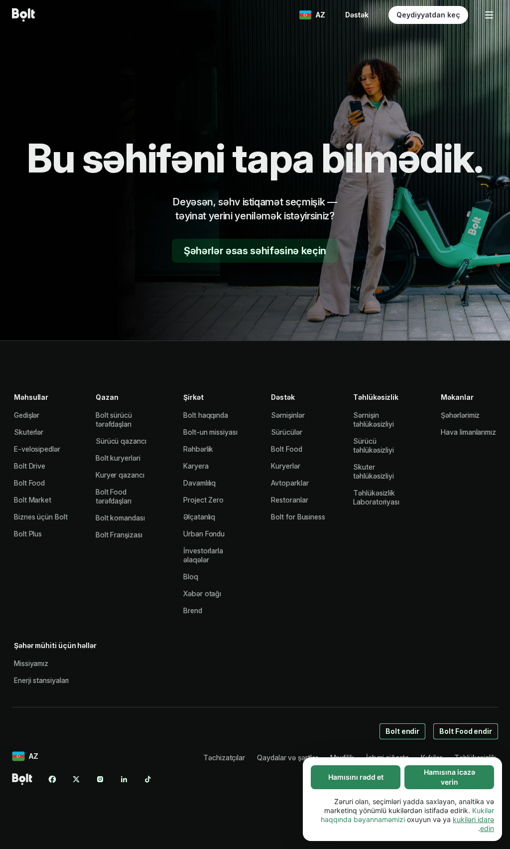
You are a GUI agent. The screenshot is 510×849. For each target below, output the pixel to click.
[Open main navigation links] (489, 15)
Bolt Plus (28, 533)
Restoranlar (289, 500)
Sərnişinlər (287, 415)
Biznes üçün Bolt (41, 516)
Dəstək (357, 14)
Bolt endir (402, 731)
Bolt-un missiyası (210, 432)
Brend (192, 610)
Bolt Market (32, 500)
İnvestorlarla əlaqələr (203, 555)
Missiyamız (31, 663)
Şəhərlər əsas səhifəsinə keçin (255, 251)
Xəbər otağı (202, 593)
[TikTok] (148, 779)
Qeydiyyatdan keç (428, 14)
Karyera (195, 466)
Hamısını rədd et (355, 777)
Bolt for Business (298, 516)
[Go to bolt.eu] (23, 15)
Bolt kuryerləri (118, 458)
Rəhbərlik (198, 449)
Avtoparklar (289, 483)
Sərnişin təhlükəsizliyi (373, 419)
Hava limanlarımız (468, 432)
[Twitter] (76, 779)
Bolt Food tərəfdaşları (113, 496)
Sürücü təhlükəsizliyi (373, 445)
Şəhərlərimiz (460, 415)
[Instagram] (100, 779)
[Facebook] (52, 779)
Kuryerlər (285, 466)
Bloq (190, 576)
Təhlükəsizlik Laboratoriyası (376, 497)
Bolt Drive (29, 466)
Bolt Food (29, 483)
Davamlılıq (199, 483)
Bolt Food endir (465, 731)
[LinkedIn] (124, 779)
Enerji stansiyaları (41, 680)
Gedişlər (26, 415)
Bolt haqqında (205, 415)
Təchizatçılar (224, 757)
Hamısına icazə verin (449, 777)
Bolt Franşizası (119, 534)
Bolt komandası (120, 517)
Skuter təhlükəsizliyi (373, 471)
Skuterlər (28, 432)
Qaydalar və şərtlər (287, 757)
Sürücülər (286, 432)
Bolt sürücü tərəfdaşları (114, 419)
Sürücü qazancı (121, 441)
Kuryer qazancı (120, 475)
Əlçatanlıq (199, 516)
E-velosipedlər (37, 449)
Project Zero (203, 500)
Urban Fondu (204, 533)
